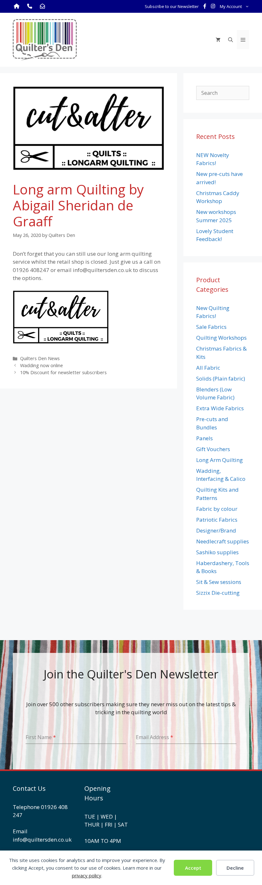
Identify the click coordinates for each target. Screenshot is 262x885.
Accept (193, 868)
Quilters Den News (40, 358)
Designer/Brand (216, 530)
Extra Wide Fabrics (220, 408)
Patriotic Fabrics (216, 519)
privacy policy (86, 875)
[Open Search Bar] (230, 39)
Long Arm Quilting (219, 460)
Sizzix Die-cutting (218, 592)
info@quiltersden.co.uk (42, 839)
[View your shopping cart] (218, 39)
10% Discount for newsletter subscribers (63, 372)
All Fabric (208, 367)
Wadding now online (41, 365)
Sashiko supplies (217, 552)
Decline (235, 868)
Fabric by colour (216, 508)
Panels (204, 438)
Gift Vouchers (213, 449)
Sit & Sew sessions (218, 582)
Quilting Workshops (221, 337)
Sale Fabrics (211, 326)
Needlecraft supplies (222, 541)
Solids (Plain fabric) (220, 378)
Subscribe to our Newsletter (172, 6)
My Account (231, 6)
